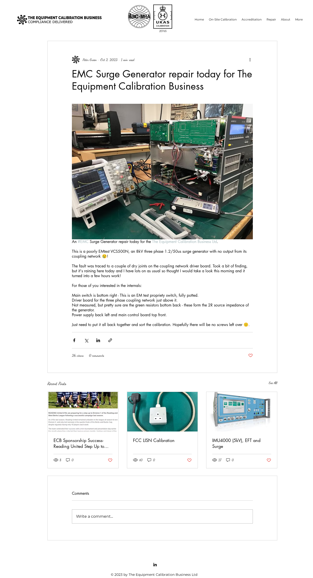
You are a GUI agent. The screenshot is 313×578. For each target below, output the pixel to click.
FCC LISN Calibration (154, 440)
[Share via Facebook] (74, 340)
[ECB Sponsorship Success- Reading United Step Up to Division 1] (83, 411)
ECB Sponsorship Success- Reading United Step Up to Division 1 (79, 443)
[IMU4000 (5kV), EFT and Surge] (241, 411)
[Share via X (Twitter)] (86, 340)
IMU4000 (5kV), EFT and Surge (236, 443)
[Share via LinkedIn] (98, 340)
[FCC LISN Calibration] (162, 411)
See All (273, 383)
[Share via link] (110, 340)
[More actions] (250, 60)
